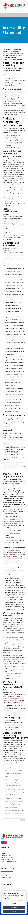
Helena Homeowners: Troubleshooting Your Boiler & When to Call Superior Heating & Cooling (15, 810)
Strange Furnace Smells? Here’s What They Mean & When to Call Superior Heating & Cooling (13, 801)
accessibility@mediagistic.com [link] (17, 447)
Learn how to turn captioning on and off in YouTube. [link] (15, 594)
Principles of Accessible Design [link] (11, 659)
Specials (3, 890)
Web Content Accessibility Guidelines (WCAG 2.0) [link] (13, 698)
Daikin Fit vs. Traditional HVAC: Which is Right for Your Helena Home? (13, 773)
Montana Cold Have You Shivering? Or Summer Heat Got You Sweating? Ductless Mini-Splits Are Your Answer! (15, 792)
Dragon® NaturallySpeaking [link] (12, 554)
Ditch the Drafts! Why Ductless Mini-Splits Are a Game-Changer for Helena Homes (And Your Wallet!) (15, 782)
